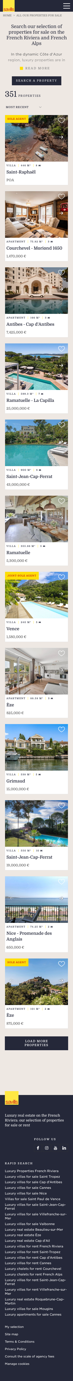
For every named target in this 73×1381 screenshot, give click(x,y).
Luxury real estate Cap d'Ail (27, 1240)
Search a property (36, 80)
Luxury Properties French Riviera (32, 1171)
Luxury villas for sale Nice (26, 1193)
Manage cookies (17, 1363)
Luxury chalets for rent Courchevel (33, 1268)
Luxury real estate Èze (23, 1235)
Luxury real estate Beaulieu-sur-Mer (34, 1229)
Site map (11, 1334)
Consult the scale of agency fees (29, 1356)
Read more (37, 68)
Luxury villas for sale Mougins (29, 1309)
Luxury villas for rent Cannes (28, 1263)
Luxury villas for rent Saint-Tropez (32, 1252)
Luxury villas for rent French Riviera (34, 1246)
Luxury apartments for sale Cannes (33, 1314)
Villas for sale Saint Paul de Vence (32, 1199)
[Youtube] (55, 1148)
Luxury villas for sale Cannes (28, 1187)
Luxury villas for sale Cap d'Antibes (33, 1182)
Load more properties (36, 1043)
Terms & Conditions (19, 1341)
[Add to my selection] (61, 120)
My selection (14, 1326)
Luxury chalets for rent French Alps (33, 1274)
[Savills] (9, 6)
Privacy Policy (15, 1349)
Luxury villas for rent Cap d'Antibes (33, 1257)
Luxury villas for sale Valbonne (30, 1224)
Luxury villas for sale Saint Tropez (32, 1176)
